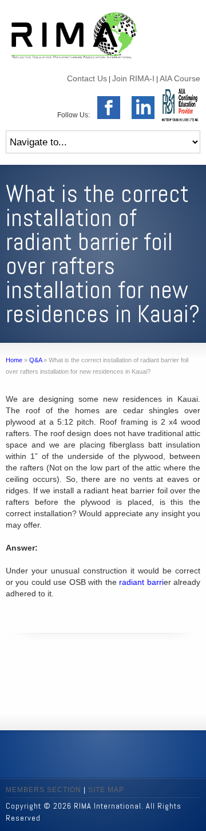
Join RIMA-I (133, 78)
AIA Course (180, 78)
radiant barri (141, 582)
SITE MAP (106, 790)
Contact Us (87, 78)
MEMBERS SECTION (43, 790)
